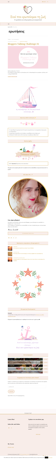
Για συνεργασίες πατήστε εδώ (28, 233)
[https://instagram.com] (11, 428)
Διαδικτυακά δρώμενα (23, 41)
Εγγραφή (11, 391)
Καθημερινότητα (16, 257)
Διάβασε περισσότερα (12, 76)
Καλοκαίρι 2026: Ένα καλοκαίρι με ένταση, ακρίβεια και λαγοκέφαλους (28, 253)
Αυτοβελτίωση (15, 246)
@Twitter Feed (11, 447)
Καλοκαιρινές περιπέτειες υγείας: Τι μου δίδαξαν (23, 248)
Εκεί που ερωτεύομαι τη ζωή (28, 16)
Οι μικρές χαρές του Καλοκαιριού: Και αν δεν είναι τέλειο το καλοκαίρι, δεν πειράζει (29, 260)
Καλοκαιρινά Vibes (16, 252)
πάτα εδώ (38, 434)
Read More (50, 457)
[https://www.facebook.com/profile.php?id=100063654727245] (9, 428)
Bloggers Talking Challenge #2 (23, 44)
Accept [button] (46, 457)
